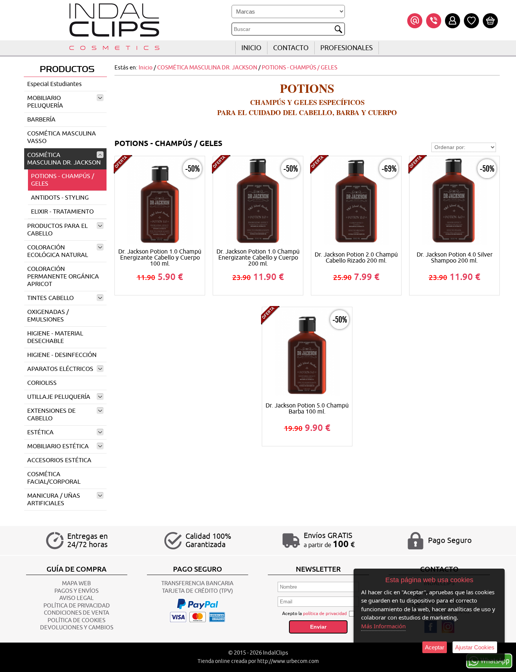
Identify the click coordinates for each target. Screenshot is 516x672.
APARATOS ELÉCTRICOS (60, 369)
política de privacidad (325, 613)
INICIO (251, 48)
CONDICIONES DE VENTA (76, 613)
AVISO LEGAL (76, 598)
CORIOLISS (42, 383)
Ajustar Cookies (474, 647)
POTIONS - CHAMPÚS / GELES (62, 180)
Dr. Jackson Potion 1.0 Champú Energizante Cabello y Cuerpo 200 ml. (258, 258)
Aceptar (434, 647)
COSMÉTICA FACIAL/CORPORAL (53, 478)
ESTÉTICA (40, 432)
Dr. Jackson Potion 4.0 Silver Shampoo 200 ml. (455, 257)
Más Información (383, 626)
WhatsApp (495, 660)
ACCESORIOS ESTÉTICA (59, 460)
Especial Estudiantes (54, 84)
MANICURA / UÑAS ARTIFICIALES (53, 499)
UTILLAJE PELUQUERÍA (58, 397)
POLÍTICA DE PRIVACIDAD (76, 605)
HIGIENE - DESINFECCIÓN (62, 355)
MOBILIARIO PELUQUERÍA (45, 101)
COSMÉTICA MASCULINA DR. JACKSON (64, 158)
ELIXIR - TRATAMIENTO (62, 211)
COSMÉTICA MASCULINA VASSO (61, 137)
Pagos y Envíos (76, 591)
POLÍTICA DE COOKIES (76, 620)
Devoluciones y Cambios (76, 627)
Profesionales (346, 48)
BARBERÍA (41, 119)
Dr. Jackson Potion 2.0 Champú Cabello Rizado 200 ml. (356, 257)
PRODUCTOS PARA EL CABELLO (57, 229)
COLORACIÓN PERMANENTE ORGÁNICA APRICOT (63, 276)
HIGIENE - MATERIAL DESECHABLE (55, 337)
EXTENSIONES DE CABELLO (51, 414)
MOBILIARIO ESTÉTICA (58, 446)
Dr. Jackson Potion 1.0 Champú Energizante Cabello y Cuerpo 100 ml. (159, 258)
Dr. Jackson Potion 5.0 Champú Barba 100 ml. (307, 408)
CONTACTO (291, 48)
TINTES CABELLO (50, 298)
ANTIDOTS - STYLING (60, 197)
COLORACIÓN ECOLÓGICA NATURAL (57, 251)
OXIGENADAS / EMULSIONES (48, 315)
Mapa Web (76, 583)
